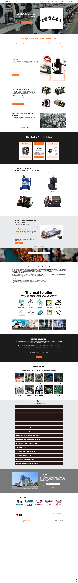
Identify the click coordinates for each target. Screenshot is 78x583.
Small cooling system (26, 43)
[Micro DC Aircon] (53, 202)
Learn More (5, 577)
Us (26, 547)
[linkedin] (57, 539)
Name (29, 252)
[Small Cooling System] (25, 202)
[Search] (74, 1)
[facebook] (53, 539)
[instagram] (60, 539)
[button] (39, 433)
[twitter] (55, 539)
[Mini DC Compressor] (25, 182)
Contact (25, 547)
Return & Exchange (34, 547)
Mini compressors (20, 43)
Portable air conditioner (39, 43)
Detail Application (19, 243)
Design (50, 43)
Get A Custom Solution (18, 104)
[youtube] (62, 539)
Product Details (27, 21)
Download (21, 547)
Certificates (18, 547)
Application (53, 43)
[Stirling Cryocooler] (53, 182)
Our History (29, 547)
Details (53, 156)
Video (62, 43)
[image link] (51, 18)
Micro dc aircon (46, 43)
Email (41, 252)
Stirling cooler (33, 43)
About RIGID (15, 75)
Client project (58, 43)
